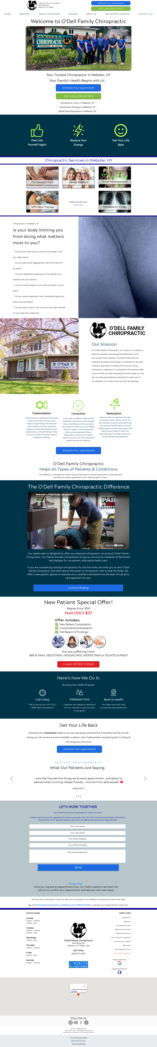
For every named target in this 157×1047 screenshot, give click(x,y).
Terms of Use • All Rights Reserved (79, 1030)
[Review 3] (80, 796)
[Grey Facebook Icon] (81, 1022)
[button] (24, 14)
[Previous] (12, 778)
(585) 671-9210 (83, 905)
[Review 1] (76, 796)
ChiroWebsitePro (87, 1032)
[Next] (145, 778)
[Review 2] (78, 796)
